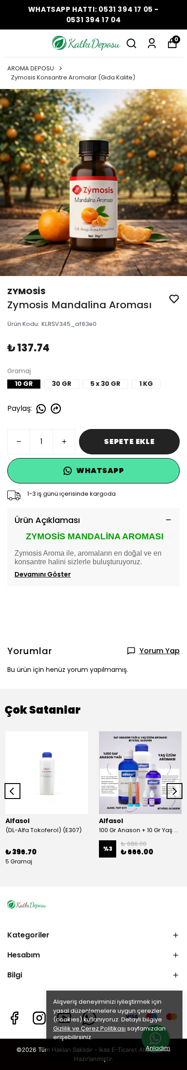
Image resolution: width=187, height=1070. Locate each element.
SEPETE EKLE (129, 441)
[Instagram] (39, 1018)
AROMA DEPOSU (30, 68)
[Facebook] (14, 1018)
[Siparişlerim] (151, 43)
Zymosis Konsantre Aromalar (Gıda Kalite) (73, 77)
